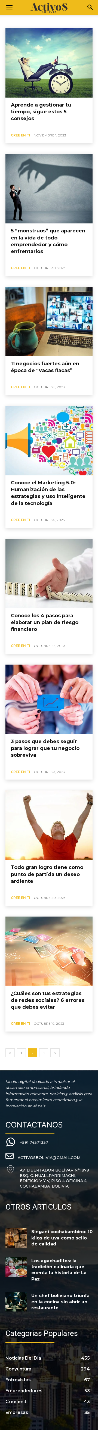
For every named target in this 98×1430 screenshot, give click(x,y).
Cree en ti (20, 135)
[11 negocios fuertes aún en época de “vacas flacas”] (49, 321)
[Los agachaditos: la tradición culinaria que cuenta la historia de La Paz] (16, 1267)
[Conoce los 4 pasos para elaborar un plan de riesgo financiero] (49, 573)
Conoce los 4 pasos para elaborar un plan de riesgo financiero (44, 622)
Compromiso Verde (22, 20)
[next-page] (55, 1052)
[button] (9, 7)
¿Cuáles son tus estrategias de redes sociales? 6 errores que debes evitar (47, 1000)
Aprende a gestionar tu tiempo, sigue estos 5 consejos (41, 111)
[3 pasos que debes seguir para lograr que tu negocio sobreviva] (49, 699)
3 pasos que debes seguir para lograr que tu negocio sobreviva (45, 748)
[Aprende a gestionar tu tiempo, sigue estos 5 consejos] (49, 63)
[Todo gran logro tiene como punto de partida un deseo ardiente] (49, 825)
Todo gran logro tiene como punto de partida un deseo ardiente (47, 874)
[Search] (90, 7)
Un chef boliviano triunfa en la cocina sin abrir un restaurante (60, 1301)
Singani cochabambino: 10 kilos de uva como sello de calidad (62, 1238)
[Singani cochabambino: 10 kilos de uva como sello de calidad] (16, 1238)
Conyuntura (52, 20)
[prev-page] (10, 1052)
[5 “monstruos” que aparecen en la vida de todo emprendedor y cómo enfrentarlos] (49, 188)
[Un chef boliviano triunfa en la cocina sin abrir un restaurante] (16, 1301)
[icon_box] (26, 1142)
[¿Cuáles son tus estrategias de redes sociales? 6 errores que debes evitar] (49, 951)
